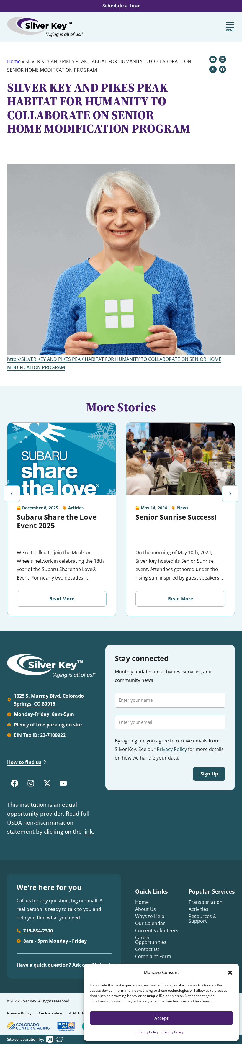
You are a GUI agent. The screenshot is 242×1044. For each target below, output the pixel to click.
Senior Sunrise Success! (176, 517)
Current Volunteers (156, 930)
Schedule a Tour (121, 5)
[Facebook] (14, 783)
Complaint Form (153, 956)
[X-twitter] (47, 783)
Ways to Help (149, 916)
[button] (230, 973)
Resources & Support (203, 918)
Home (14, 61)
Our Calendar (150, 923)
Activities (198, 909)
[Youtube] (63, 783)
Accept (161, 1018)
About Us (145, 909)
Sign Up (209, 773)
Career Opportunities (150, 940)
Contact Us (147, 949)
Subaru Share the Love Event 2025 (57, 521)
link (88, 831)
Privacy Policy (147, 1032)
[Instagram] (30, 783)
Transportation (206, 902)
